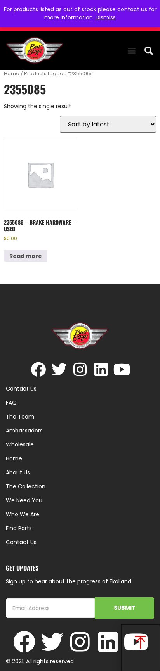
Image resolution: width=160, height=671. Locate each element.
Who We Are (22, 514)
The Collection (25, 486)
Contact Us (21, 542)
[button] (131, 50)
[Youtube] (122, 369)
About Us (18, 472)
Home (11, 73)
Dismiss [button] (106, 17)
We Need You (24, 500)
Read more (25, 256)
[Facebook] (38, 369)
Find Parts (19, 528)
